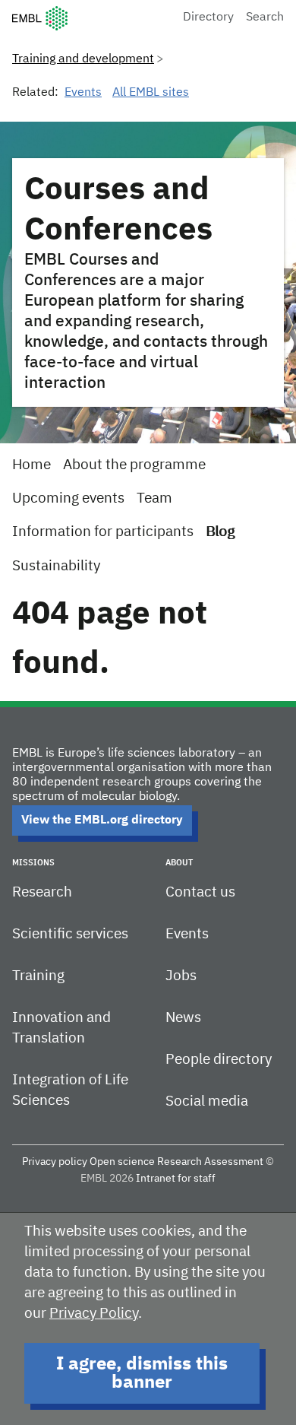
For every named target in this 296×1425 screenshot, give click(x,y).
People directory (218, 1059)
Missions (33, 862)
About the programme (134, 465)
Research (42, 892)
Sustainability (56, 566)
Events (83, 93)
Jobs (181, 976)
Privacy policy (54, 1162)
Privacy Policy (93, 1313)
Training (38, 976)
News (183, 1018)
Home (31, 465)
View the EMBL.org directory (102, 820)
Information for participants (103, 532)
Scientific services (70, 934)
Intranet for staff (176, 1178)
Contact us (200, 892)
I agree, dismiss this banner (142, 1373)
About (179, 862)
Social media (206, 1101)
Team (154, 498)
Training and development (83, 59)
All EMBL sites (150, 93)
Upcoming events (68, 498)
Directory (208, 17)
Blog (220, 532)
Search (265, 17)
